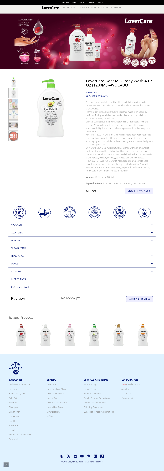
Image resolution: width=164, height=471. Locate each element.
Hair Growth (14, 416)
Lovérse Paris (52, 398)
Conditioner (14, 411)
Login (74, 2)
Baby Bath (13, 398)
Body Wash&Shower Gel (20, 384)
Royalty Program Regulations (97, 398)
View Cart (91, 2)
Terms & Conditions (92, 393)
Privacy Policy (90, 389)
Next (153, 213)
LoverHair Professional (57, 402)
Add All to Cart (138, 191)
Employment (127, 398)
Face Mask (13, 439)
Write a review (139, 299)
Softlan (50, 416)
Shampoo (13, 407)
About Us (125, 389)
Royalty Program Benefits (95, 402)
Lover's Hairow (53, 411)
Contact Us (126, 393)
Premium (13, 389)
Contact (118, 7)
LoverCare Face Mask (56, 389)
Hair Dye (13, 421)
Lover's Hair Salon (55, 407)
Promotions (69, 7)
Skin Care (13, 402)
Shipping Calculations (93, 407)
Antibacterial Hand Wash (20, 434)
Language (65, 2)
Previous (10, 213)
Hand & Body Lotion (18, 393)
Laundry (12, 430)
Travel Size (13, 425)
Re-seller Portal (130, 384)
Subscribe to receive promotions (99, 411)
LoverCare (51, 384)
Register (82, 2)
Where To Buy (90, 384)
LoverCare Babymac (56, 393)
